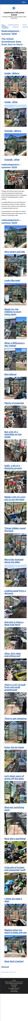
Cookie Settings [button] (14, 991)
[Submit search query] (18, 2)
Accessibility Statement (14, 988)
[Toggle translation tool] (6, 2)
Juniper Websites (18, 983)
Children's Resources (13, 24)
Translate (12, 2)
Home (2, 24)
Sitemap (14, 986)
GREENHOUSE (16, 27)
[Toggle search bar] (3, 2)
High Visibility (14, 985)
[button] (7, 177)
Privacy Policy (14, 990)
